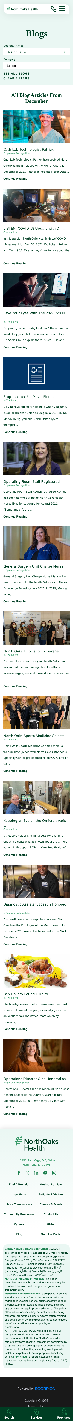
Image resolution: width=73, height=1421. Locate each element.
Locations (19, 1194)
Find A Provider (19, 1184)
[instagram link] (54, 1173)
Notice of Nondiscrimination (22, 1293)
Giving (51, 1224)
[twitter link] (28, 1173)
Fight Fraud (20, 1356)
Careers (19, 1224)
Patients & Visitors (51, 1194)
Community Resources (19, 1214)
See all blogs (16, 73)
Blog (19, 1234)
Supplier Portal (51, 1234)
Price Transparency (19, 1204)
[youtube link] (45, 1173)
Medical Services (51, 1184)
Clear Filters (16, 78)
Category (9, 59)
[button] (60, 9)
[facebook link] (19, 1173)
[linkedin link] (36, 1173)
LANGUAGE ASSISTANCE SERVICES (26, 1249)
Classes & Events (51, 1204)
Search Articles (13, 45)
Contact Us (51, 1214)
